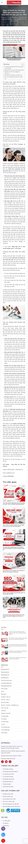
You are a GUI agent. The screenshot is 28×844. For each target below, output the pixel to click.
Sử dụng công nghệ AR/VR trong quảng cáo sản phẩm (14, 67)
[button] (2, 2)
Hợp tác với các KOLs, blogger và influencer (12, 72)
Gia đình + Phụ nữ (5, 697)
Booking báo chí (5, 675)
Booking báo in (5, 677)
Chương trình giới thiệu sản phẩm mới (13, 75)
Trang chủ (3, 17)
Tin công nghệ (4, 716)
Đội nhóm (3, 694)
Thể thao (3, 710)
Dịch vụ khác (4, 688)
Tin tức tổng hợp (5, 727)
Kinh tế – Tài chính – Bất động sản (9, 705)
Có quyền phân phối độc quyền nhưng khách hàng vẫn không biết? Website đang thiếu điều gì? (18, 646)
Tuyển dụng (4, 732)
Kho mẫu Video (5, 702)
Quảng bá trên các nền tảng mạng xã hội (14, 70)
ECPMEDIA (5, 743)
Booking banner (5, 672)
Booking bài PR (5, 669)
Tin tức (9, 17)
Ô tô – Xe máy (4, 708)
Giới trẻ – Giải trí (5, 699)
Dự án (2, 691)
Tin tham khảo (4, 721)
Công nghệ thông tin (6, 686)
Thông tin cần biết (5, 713)
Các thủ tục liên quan (6, 680)
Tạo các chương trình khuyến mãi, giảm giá (14, 77)
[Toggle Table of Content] (22, 64)
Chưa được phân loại (6, 683)
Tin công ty (4, 719)
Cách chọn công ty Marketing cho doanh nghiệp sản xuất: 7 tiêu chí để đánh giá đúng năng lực (17, 633)
